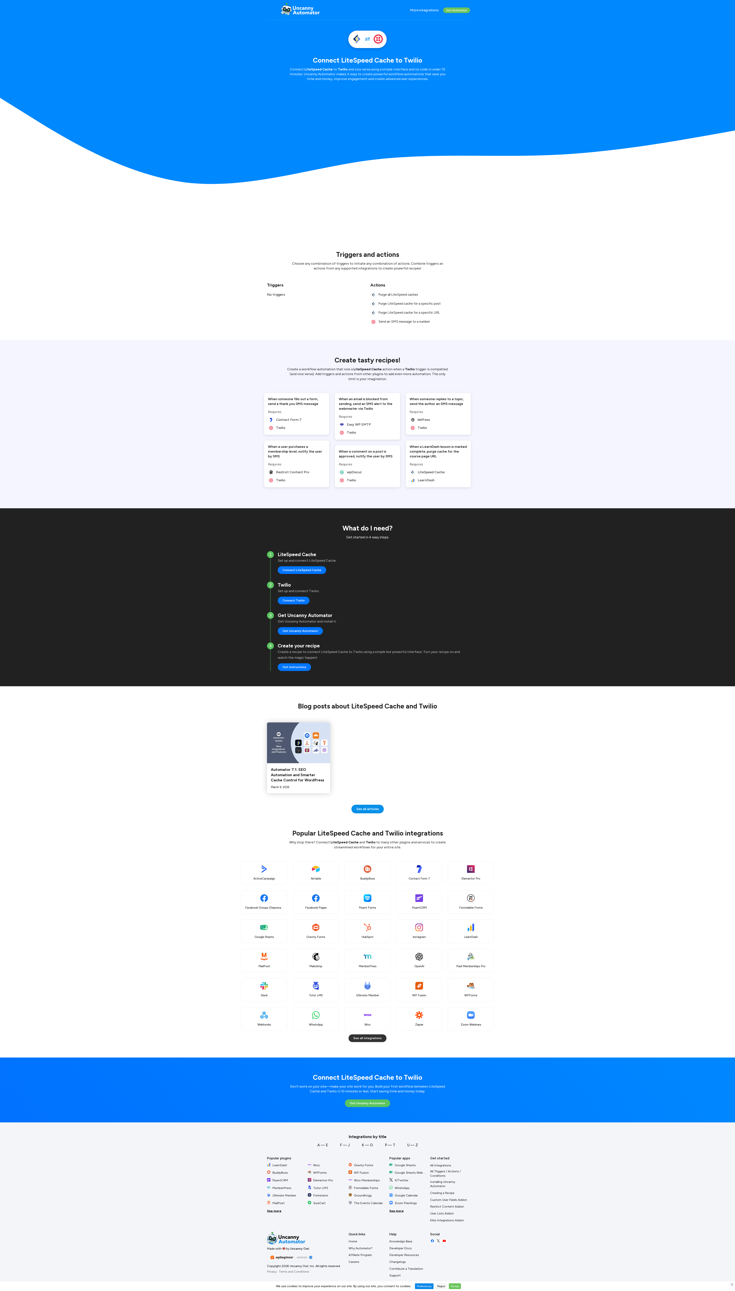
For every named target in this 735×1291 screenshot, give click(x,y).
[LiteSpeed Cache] (356, 39)
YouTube (444, 1241)
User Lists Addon (442, 1213)
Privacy (272, 1271)
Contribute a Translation (406, 1269)
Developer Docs (400, 1248)
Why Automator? (360, 1248)
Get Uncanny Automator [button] (300, 631)
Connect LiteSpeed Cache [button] (302, 570)
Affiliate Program (360, 1255)
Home (353, 1241)
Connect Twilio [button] (294, 600)
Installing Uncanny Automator (442, 1184)
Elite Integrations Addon (447, 1220)
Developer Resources (404, 1255)
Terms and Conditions (294, 1271)
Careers (354, 1262)
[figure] (373, 295)
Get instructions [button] (294, 667)
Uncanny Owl (299, 1248)
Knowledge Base (400, 1241)
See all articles (367, 809)
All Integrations (440, 1165)
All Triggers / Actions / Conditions (445, 1173)
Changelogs (397, 1262)
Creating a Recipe (442, 1193)
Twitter (438, 1241)
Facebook (432, 1241)
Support (395, 1275)
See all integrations (367, 1038)
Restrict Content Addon (447, 1206)
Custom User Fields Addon (448, 1200)
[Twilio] (378, 39)
